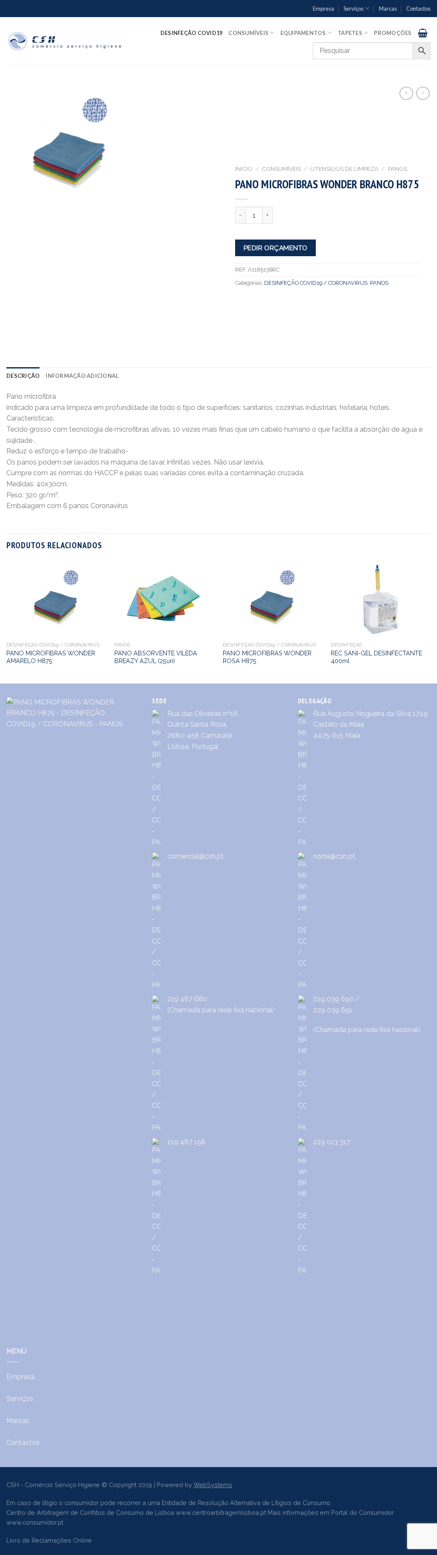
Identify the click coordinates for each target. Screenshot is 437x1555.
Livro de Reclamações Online (49, 1540)
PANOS (397, 168)
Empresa (323, 8)
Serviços (354, 8)
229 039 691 (333, 1010)
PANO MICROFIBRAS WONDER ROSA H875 (267, 657)
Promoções (392, 32)
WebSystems (212, 1484)
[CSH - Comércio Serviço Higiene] (65, 41)
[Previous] (6, 621)
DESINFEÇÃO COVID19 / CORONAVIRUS (315, 283)
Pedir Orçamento (276, 248)
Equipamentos (303, 32)
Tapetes (350, 32)
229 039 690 (333, 999)
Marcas (388, 8)
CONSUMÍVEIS (281, 168)
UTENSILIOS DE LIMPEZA (344, 168)
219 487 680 (187, 999)
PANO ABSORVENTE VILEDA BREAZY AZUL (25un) (155, 657)
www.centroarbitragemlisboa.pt (221, 1512)
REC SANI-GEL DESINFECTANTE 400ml (376, 657)
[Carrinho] (423, 32)
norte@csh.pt (334, 856)
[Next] (430, 621)
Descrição (23, 375)
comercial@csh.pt (195, 856)
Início (243, 168)
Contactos (418, 8)
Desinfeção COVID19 (191, 32)
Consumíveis (248, 32)
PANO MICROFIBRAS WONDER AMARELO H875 (50, 657)
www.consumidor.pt (34, 1522)
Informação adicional (82, 375)
